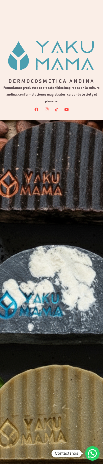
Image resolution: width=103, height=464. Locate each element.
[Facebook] (36, 109)
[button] (92, 453)
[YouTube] (66, 109)
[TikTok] (56, 109)
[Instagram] (46, 109)
